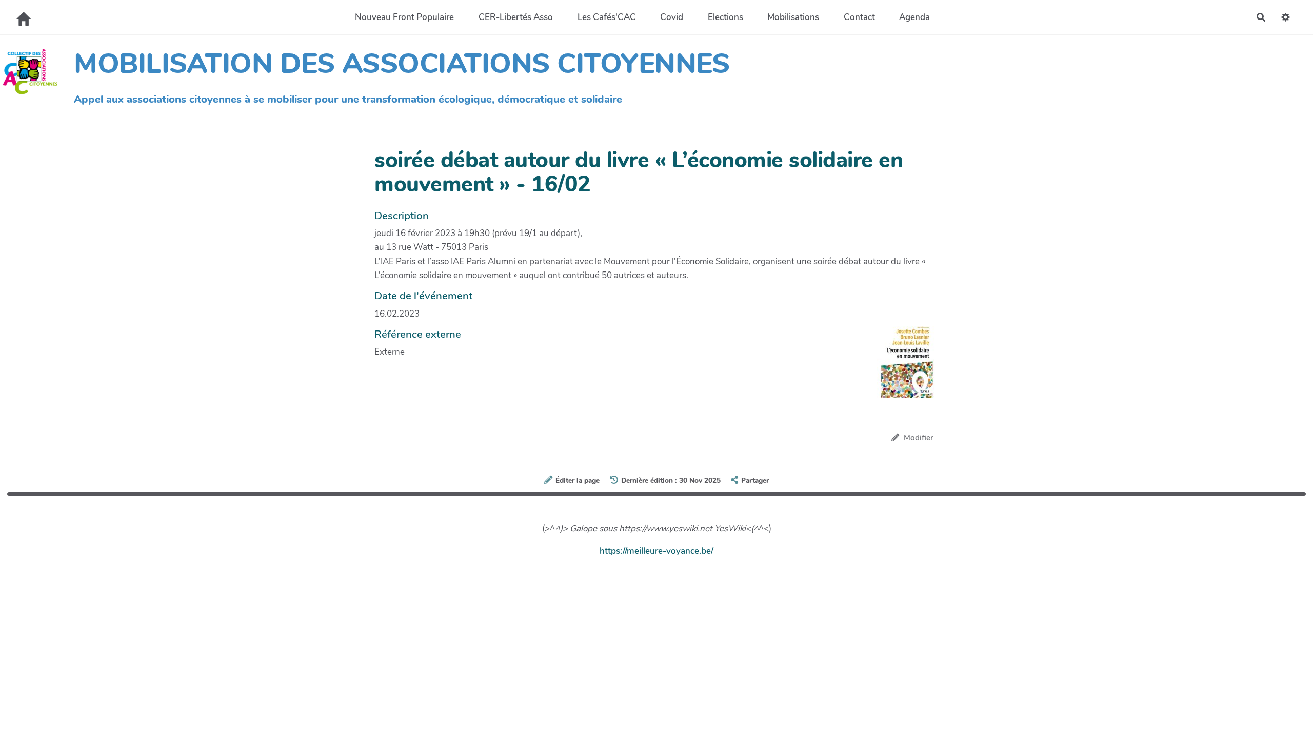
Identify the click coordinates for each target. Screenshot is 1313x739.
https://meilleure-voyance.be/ (656, 551)
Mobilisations (793, 17)
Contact (859, 17)
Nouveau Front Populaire (404, 17)
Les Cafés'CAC (607, 17)
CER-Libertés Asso (516, 17)
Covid (671, 17)
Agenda (914, 17)
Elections (725, 17)
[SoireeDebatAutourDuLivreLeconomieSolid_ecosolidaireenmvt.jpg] (902, 367)
